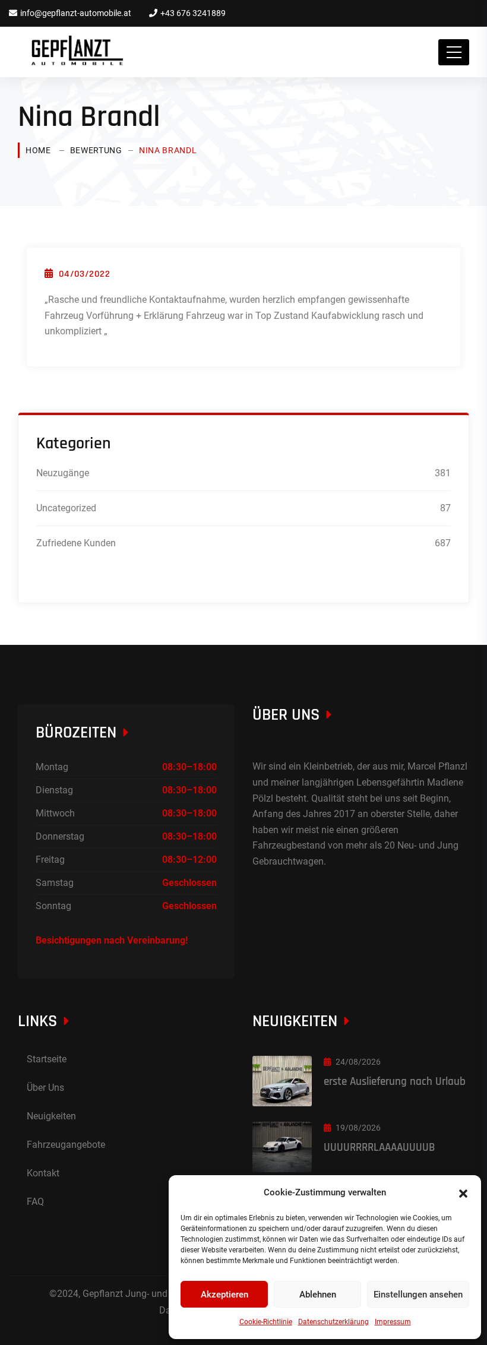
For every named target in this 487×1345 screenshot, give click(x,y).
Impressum (393, 1322)
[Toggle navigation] (453, 52)
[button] (463, 1192)
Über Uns (45, 1087)
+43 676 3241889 (193, 13)
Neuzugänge (62, 473)
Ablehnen (317, 1294)
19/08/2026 (358, 1127)
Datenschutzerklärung (333, 1322)
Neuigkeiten (51, 1116)
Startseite (47, 1059)
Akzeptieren (224, 1294)
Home (38, 150)
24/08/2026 (358, 1061)
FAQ (35, 1201)
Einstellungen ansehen (418, 1294)
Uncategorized (66, 508)
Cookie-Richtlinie (265, 1322)
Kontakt (43, 1173)
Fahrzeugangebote (66, 1144)
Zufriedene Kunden (76, 543)
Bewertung (96, 150)
